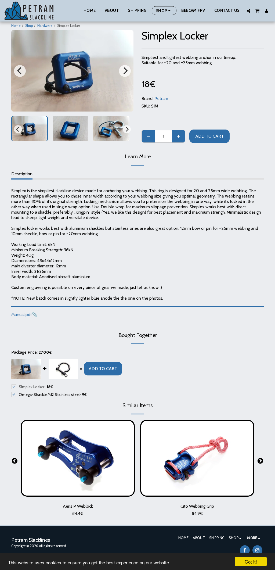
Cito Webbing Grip (197, 506)
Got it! (251, 561)
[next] (125, 71)
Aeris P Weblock (78, 506)
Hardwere (45, 26)
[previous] (20, 71)
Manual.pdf (21, 314)
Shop (29, 26)
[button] (248, 11)
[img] (78, 458)
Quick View (78, 494)
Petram (161, 98)
